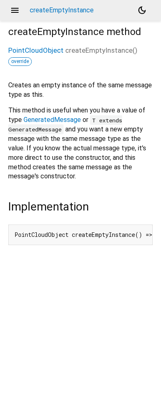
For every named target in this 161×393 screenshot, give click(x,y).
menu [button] (15, 10)
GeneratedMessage (52, 120)
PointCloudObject (36, 50)
